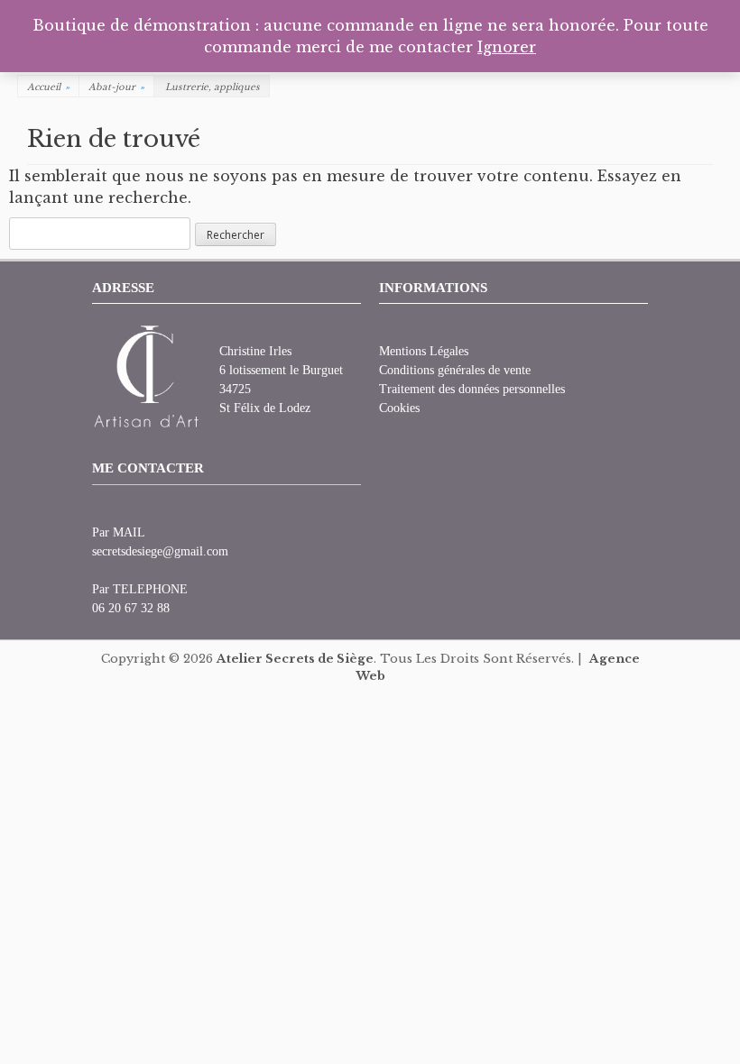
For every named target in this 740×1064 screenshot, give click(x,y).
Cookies (399, 408)
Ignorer (506, 47)
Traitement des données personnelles (472, 389)
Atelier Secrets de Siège (295, 658)
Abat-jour (116, 87)
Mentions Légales (423, 351)
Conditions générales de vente (455, 370)
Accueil (48, 87)
